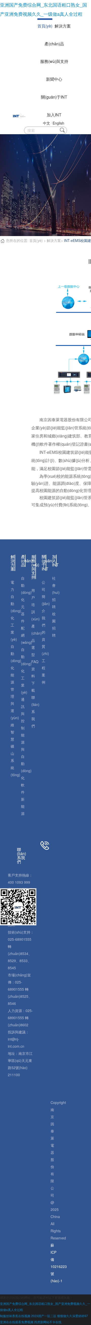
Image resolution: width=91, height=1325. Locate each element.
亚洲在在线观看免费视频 (16, 1322)
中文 (46, 123)
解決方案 (63, 26)
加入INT (54, 115)
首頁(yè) (44, 26)
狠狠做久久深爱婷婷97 (72, 1316)
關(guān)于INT (54, 97)
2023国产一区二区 (43, 1316)
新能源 (23, 806)
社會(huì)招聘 (56, 592)
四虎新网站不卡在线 (47, 1322)
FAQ (34, 661)
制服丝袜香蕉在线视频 (15, 1316)
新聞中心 (54, 79)
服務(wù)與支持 (54, 61)
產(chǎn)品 (54, 44)
